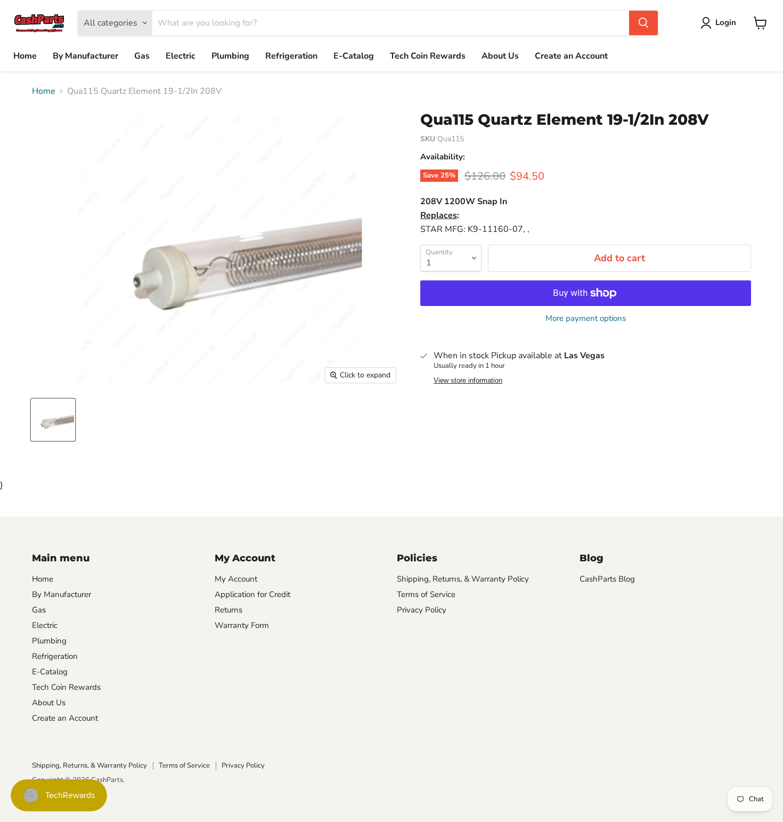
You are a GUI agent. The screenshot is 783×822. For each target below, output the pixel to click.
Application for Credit (252, 594)
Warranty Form (242, 625)
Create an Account (571, 56)
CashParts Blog (607, 579)
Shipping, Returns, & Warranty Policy (463, 579)
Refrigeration (291, 56)
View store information (468, 380)
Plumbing (230, 56)
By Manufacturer (85, 56)
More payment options (585, 318)
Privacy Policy (421, 610)
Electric (180, 56)
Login (725, 22)
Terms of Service (426, 594)
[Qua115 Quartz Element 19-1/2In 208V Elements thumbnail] (53, 420)
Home (25, 56)
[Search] (643, 23)
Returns (228, 610)
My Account (236, 579)
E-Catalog (353, 56)
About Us (500, 56)
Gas (142, 56)
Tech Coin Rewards (428, 56)
